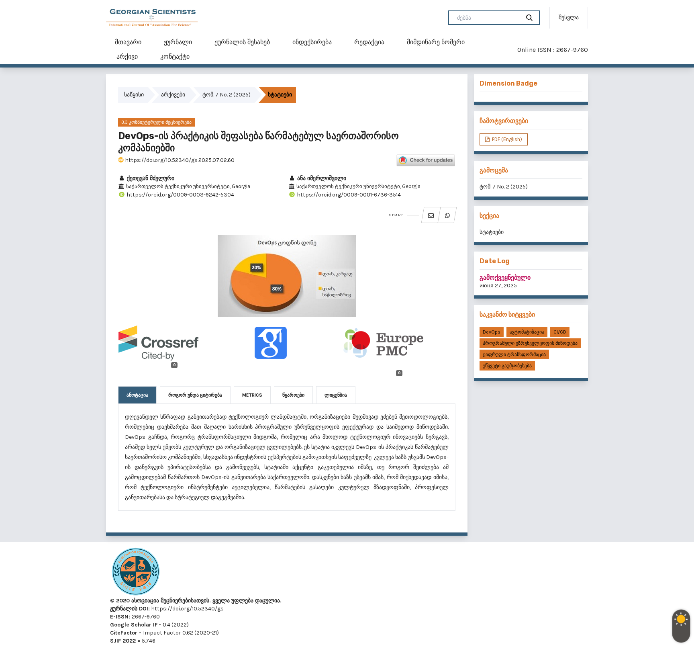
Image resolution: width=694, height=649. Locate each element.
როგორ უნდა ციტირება (195, 395)
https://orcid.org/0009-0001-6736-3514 (348, 194)
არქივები (173, 94)
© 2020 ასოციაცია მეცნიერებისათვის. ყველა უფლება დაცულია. (196, 600)
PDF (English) (506, 139)
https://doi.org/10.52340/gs (187, 608)
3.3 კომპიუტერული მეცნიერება (156, 122)
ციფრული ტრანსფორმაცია (514, 354)
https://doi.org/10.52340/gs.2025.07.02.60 (179, 160)
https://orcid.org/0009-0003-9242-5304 (179, 194)
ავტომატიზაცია (527, 332)
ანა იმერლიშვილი (321, 178)
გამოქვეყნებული (505, 277)
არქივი (127, 56)
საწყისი (134, 94)
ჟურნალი (178, 42)
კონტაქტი (175, 56)
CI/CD (559, 332)
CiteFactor (123, 632)
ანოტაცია (137, 395)
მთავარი (128, 42)
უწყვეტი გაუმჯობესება (507, 366)
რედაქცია (369, 42)
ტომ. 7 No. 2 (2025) (226, 94)
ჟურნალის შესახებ (242, 42)
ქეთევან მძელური (149, 178)
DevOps (491, 332)
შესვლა (569, 17)
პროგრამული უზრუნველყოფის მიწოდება (530, 343)
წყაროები (293, 395)
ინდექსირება (312, 42)
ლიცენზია (336, 395)
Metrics (252, 395)
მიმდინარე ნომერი (436, 42)
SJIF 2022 (123, 640)
